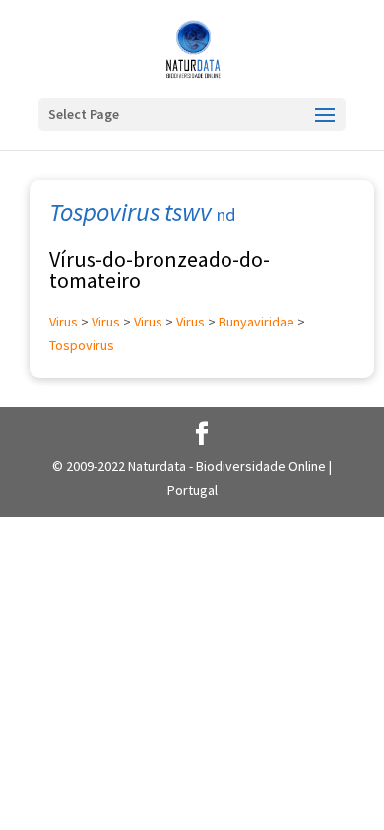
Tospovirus (81, 345)
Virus (63, 321)
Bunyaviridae (256, 321)
